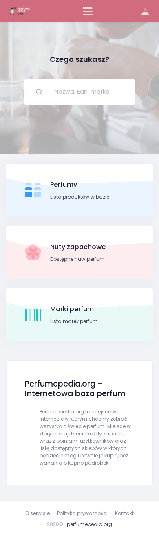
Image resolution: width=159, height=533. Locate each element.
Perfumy (63, 184)
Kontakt (124, 513)
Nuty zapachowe (78, 246)
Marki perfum (72, 309)
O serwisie (37, 513)
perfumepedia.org (89, 524)
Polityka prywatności (82, 513)
